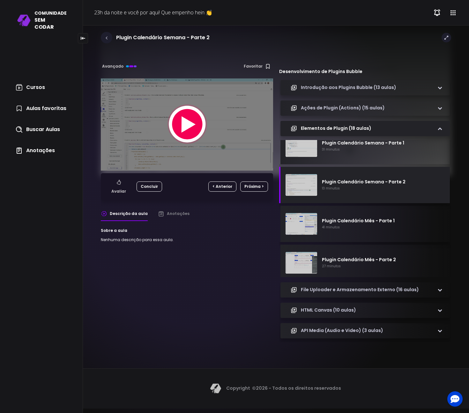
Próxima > (254, 186)
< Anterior (222, 186)
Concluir (149, 186)
